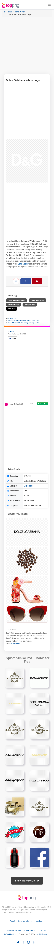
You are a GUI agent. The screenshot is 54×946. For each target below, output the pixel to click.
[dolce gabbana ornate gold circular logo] (39, 729)
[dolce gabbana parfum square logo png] (14, 780)
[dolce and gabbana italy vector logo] (14, 703)
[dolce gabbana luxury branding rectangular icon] (39, 806)
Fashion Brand (13, 305)
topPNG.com (41, 934)
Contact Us (15, 644)
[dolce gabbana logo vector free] (39, 678)
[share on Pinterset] (37, 281)
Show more (12, 309)
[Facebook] (25, 281)
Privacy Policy (30, 930)
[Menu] (49, 5)
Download (43, 404)
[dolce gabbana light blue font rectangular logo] (39, 703)
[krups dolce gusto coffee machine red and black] (14, 858)
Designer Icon (30, 305)
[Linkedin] (34, 942)
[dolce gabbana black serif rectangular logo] (14, 755)
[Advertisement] (27, 47)
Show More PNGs (25, 880)
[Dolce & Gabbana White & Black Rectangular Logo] (27, 532)
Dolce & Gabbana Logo (16, 300)
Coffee (13, 338)
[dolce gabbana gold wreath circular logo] (14, 729)
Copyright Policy (25, 921)
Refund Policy (10, 934)
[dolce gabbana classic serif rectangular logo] (39, 780)
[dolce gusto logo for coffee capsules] (39, 832)
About (12, 921)
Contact (39, 921)
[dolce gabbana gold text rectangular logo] (39, 755)
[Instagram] (28, 942)
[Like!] (16, 281)
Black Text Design (37, 300)
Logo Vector (20, 12)
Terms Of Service (14, 930)
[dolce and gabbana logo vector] (14, 678)
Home (9, 12)
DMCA (43, 930)
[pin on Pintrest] (20, 671)
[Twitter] (18, 942)
